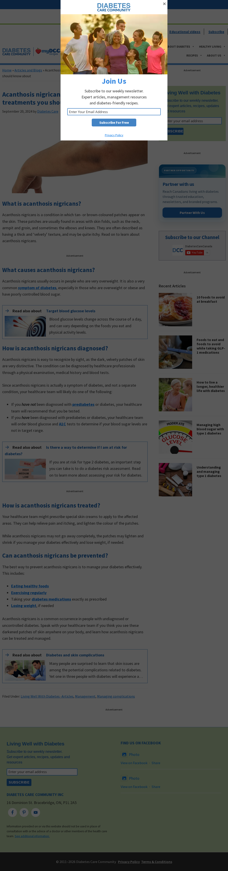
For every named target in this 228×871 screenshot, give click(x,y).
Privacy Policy (114, 135)
